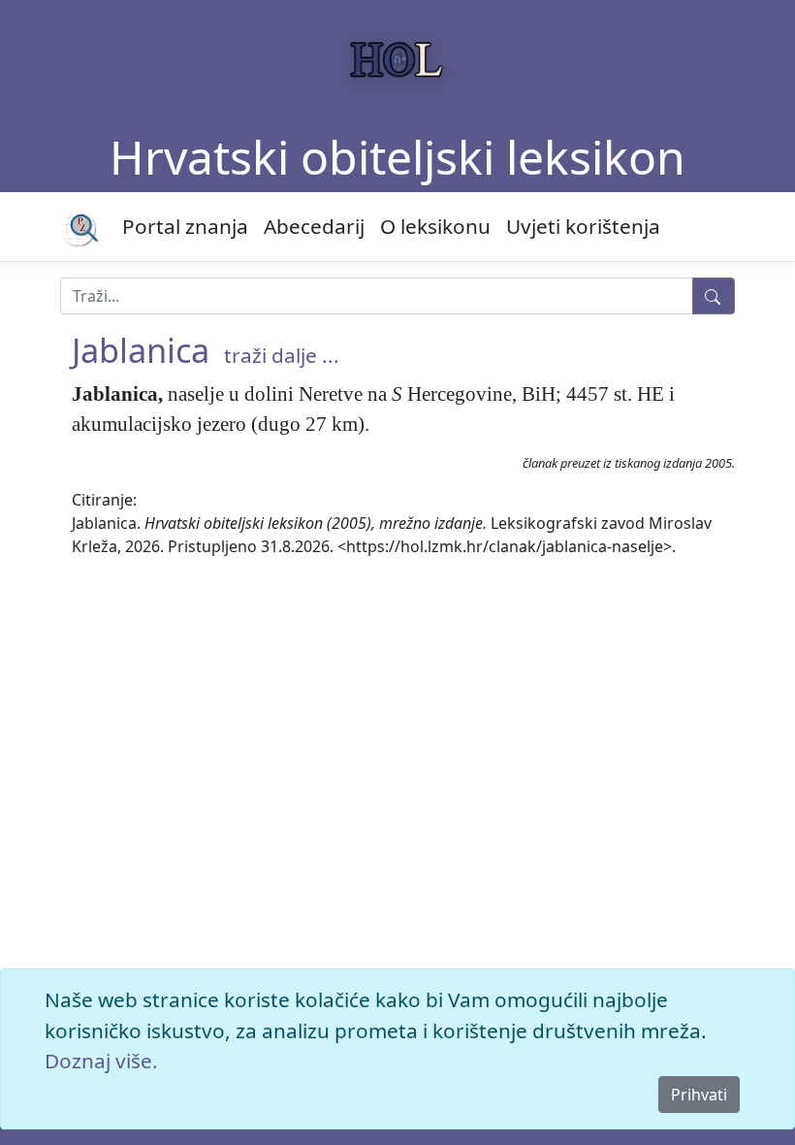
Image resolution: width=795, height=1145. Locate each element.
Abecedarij (314, 226)
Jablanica (140, 350)
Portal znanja (185, 226)
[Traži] (713, 296)
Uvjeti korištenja (583, 226)
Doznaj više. (101, 1060)
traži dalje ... (281, 355)
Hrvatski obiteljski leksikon (397, 156)
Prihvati (699, 1094)
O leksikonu (435, 226)
